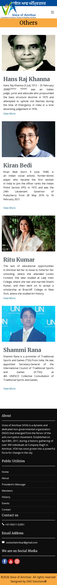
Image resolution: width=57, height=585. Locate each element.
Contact (6, 509)
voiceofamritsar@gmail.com (21, 542)
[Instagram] (17, 561)
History (6, 497)
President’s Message (13, 484)
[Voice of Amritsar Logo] (19, 10)
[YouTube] (11, 561)
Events (5, 503)
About (5, 478)
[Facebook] (4, 561)
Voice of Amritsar (20, 577)
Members (7, 490)
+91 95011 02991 (14, 524)
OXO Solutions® (36, 581)
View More (9, 113)
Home (5, 472)
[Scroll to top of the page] (52, 582)
